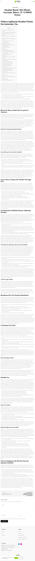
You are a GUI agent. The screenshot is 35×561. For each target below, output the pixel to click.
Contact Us (3, 535)
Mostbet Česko (4, 75)
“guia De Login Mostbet (6, 43)
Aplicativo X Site (4, 66)
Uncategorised (15, 7)
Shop (2, 533)
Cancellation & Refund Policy (22, 537)
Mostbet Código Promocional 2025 (7, 50)
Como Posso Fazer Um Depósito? (7, 65)
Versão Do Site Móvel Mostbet (7, 61)
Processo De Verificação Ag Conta (7, 70)
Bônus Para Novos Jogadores (6, 80)
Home (2, 531)
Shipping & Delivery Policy (22, 539)
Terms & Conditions (21, 535)
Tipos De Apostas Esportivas (6, 64)
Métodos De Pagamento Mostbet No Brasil (9, 32)
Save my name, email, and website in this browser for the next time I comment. (14, 518)
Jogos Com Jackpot (5, 49)
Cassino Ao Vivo (4, 71)
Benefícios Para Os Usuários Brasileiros (8, 44)
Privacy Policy (20, 533)
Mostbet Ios (4, 48)
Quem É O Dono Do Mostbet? (7, 54)
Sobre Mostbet (4, 55)
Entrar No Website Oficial (6, 47)
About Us (19, 531)
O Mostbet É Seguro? (5, 45)
